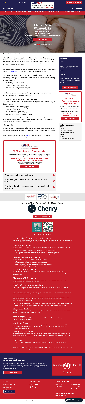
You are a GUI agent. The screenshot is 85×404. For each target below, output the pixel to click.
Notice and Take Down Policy (49, 400)
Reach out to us (15, 71)
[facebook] (30, 387)
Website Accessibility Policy (59, 400)
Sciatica (62, 134)
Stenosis (62, 136)
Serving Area (6, 389)
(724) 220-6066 (76, 8)
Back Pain (62, 128)
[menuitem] (5, 12)
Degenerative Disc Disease (67, 132)
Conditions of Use (41, 400)
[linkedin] (35, 387)
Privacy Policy (23, 400)
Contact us (28, 135)
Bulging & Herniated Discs (66, 130)
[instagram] (33, 387)
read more (77, 68)
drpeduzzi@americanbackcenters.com (23, 300)
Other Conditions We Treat (67, 138)
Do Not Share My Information (32, 400)
